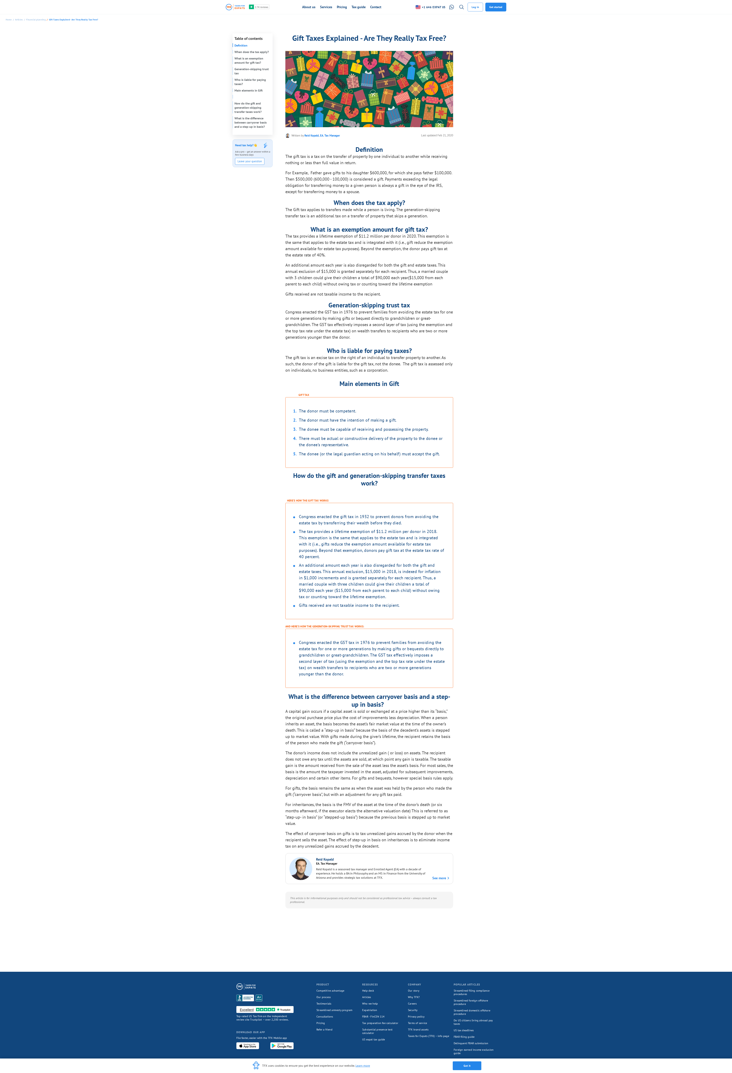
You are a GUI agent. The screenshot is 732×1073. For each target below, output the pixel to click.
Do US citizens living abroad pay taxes (473, 1022)
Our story (413, 990)
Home (9, 19)
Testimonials (323, 1003)
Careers (412, 1003)
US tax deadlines (464, 1030)
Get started (495, 7)
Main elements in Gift (248, 90)
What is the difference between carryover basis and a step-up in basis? (250, 122)
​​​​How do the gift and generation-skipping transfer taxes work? (248, 107)
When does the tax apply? (251, 52)
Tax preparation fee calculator (380, 1023)
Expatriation (369, 1010)
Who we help (370, 1003)
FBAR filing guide (464, 1036)
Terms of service (417, 1023)
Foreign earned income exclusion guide (474, 1051)
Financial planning (35, 19)
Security (413, 1010)
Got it (467, 1065)
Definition (240, 45)
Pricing (320, 1023)
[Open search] (461, 7)
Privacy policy (416, 1016)
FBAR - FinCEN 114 (373, 1016)
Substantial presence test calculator (377, 1031)
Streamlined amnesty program (334, 1010)
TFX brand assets (418, 1029)
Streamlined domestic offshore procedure (472, 1012)
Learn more (363, 1065)
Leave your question (250, 161)
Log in (475, 7)
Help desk (368, 990)
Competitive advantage (330, 990)
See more (439, 878)
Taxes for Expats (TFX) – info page (428, 1036)
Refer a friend (324, 1029)
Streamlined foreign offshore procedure (471, 1002)
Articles (19, 19)
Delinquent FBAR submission (471, 1043)
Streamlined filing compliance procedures (472, 992)
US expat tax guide (373, 1039)
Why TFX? (414, 997)
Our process (323, 997)
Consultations (324, 1016)
